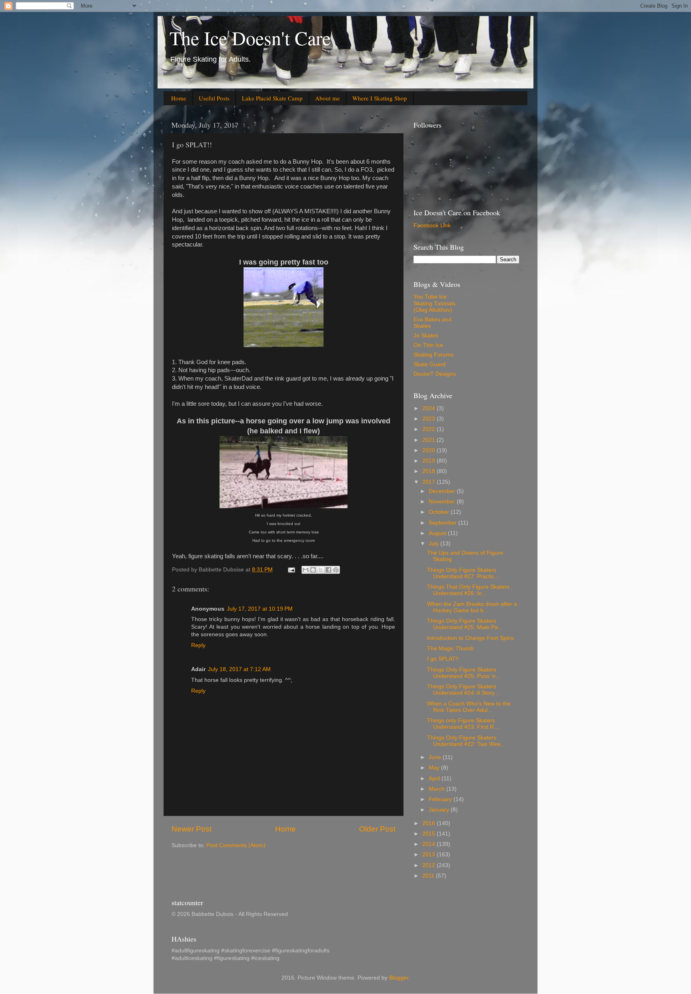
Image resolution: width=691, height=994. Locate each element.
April (435, 779)
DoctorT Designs (434, 374)
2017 (429, 482)
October (440, 512)
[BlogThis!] (313, 570)
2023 (429, 419)
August (438, 533)
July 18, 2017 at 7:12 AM (239, 669)
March (437, 789)
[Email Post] (291, 570)
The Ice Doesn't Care (250, 37)
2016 (429, 823)
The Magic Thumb (450, 648)
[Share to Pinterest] (336, 570)
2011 (429, 876)
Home (178, 98)
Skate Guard (429, 364)
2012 (429, 865)
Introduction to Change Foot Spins (470, 638)
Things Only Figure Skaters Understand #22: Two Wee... (466, 741)
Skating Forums (433, 355)
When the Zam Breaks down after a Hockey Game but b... (472, 607)
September (443, 523)
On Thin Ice (428, 345)
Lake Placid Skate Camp (272, 98)
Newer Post (192, 829)
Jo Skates (425, 336)
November (443, 502)
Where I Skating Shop (379, 98)
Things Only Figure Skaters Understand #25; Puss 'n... (463, 673)
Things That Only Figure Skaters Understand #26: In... (468, 590)
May (435, 768)
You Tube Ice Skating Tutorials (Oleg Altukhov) (434, 303)
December (443, 491)
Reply (198, 645)
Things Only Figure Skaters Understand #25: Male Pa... (465, 624)
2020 (429, 450)
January (440, 810)
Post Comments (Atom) (236, 845)
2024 (429, 408)
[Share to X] (321, 570)
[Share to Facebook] (328, 570)
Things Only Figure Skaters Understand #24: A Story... (463, 689)
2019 (429, 461)
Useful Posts (214, 98)
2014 (429, 844)
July (434, 544)
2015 (429, 834)
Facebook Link (432, 225)
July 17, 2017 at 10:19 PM (260, 609)
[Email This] (306, 570)
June (436, 757)
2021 (429, 440)
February (441, 799)
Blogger (398, 978)
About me (327, 98)
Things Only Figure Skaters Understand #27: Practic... (463, 573)
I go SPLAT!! (443, 659)
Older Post (377, 829)
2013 (429, 855)
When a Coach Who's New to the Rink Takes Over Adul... (469, 707)
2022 (429, 429)
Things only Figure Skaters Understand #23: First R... (463, 723)
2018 (429, 471)
